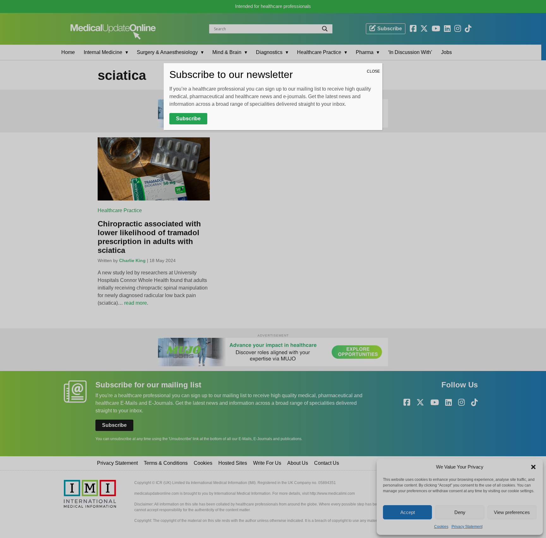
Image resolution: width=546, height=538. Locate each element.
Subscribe (188, 118)
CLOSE (373, 71)
